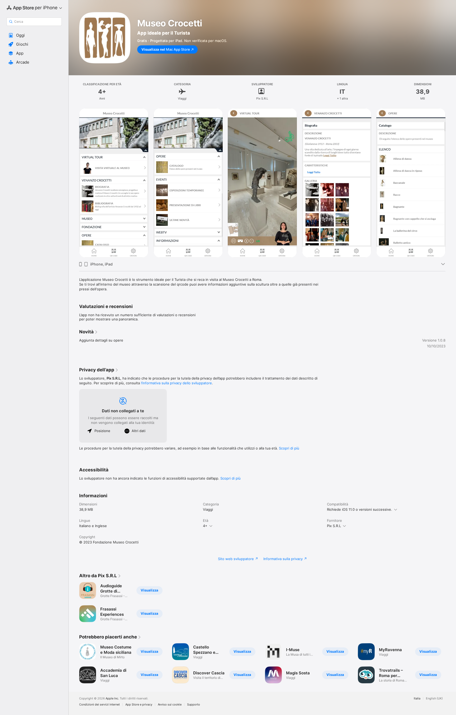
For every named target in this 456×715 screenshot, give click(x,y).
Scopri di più (289, 448)
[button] (34, 35)
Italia (417, 698)
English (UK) (434, 698)
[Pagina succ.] (450, 182)
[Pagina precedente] (74, 182)
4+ (205, 526)
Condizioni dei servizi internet (99, 704)
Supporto (193, 704)
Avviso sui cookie (170, 704)
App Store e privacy (138, 704)
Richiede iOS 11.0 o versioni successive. (359, 509)
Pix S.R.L (334, 526)
